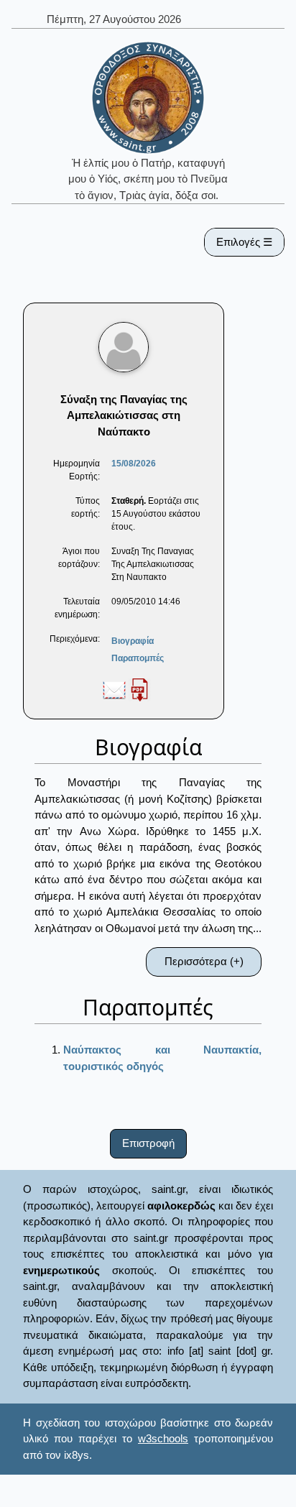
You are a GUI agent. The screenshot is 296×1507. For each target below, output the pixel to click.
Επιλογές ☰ (244, 242)
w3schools (163, 1438)
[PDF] (139, 689)
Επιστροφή (148, 1143)
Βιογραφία (132, 641)
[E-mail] (114, 689)
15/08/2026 (133, 463)
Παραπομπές (137, 658)
